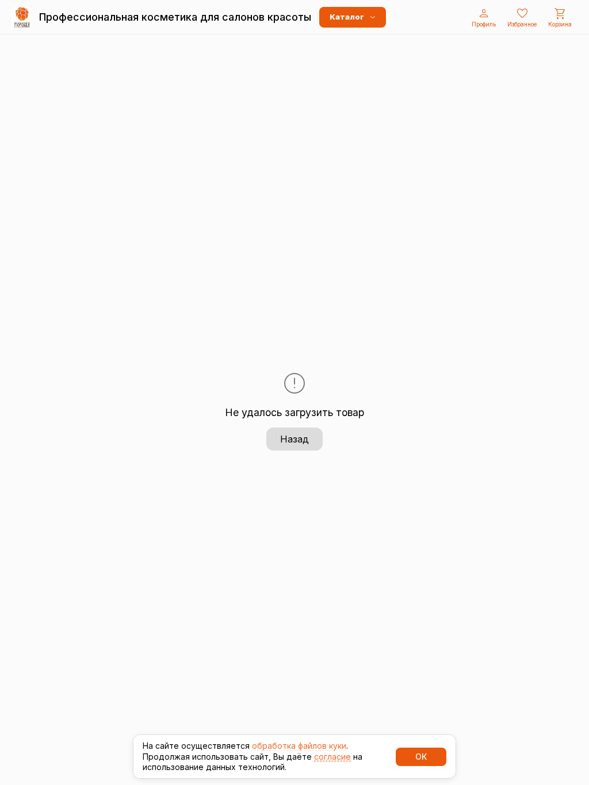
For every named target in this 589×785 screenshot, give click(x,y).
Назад (294, 439)
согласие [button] (332, 756)
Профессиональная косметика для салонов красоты (175, 17)
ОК (421, 756)
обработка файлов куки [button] (299, 746)
